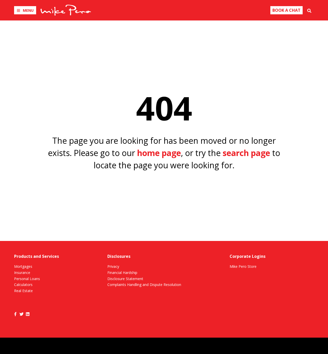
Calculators (23, 284)
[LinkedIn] (28, 313)
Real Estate (23, 290)
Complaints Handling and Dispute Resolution (144, 284)
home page (159, 152)
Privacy (113, 266)
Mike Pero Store (243, 266)
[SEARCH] (309, 10)
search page (246, 152)
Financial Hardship (122, 272)
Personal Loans (27, 278)
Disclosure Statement (125, 278)
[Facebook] (15, 313)
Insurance (22, 272)
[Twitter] (21, 313)
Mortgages (23, 266)
